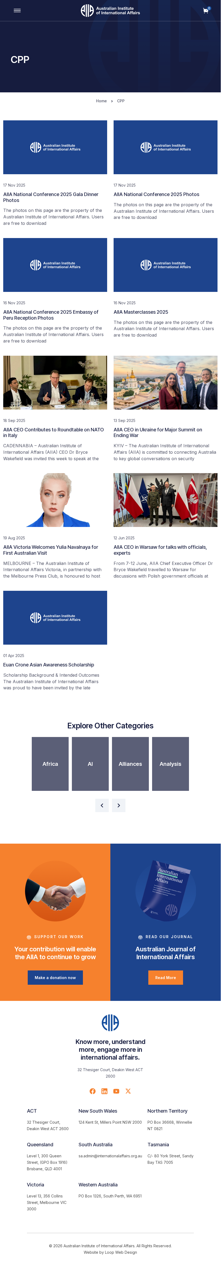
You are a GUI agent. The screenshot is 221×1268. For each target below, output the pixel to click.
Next (118, 805)
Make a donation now (55, 977)
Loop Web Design (121, 1252)
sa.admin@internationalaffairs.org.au (110, 1156)
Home (101, 101)
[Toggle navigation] (17, 10)
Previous (102, 805)
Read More (165, 977)
